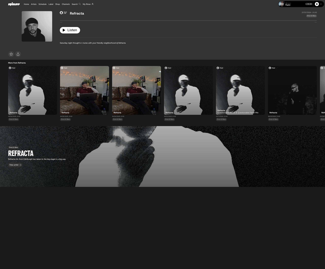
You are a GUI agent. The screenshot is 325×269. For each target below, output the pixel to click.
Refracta (77, 13)
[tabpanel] (188, 21)
